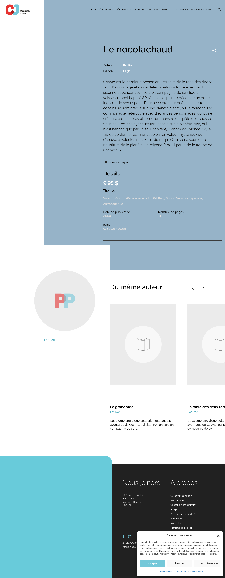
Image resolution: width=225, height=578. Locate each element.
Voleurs (108, 198)
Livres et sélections (99, 9)
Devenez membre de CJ (183, 514)
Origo (127, 71)
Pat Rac (128, 65)
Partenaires (176, 518)
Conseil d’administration (183, 505)
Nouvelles (175, 523)
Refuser (179, 563)
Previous (193, 288)
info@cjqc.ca (129, 547)
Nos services (177, 500)
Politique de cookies (165, 572)
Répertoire (123, 9)
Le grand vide (122, 407)
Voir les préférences (207, 563)
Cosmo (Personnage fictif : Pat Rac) (139, 198)
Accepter (152, 563)
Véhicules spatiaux (189, 198)
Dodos (170, 198)
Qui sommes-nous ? (202, 9)
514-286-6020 (130, 543)
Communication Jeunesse (18, 9)
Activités (180, 9)
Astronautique (113, 204)
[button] (218, 535)
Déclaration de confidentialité (189, 572)
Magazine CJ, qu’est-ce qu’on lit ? (153, 9)
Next (203, 288)
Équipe (174, 509)
